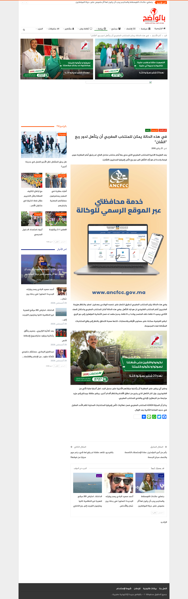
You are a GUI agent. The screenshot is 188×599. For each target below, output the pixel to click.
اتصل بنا (163, 588)
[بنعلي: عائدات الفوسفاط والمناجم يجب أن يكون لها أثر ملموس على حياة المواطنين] (149, 483)
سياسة (144, 29)
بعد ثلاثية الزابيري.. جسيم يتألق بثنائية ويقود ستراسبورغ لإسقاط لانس (45, 335)
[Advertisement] (70, 15)
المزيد (40, 29)
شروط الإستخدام (123, 588)
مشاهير (68, 29)
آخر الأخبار (162, 130)
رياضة (100, 29)
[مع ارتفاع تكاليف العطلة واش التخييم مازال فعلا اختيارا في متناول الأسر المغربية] (31, 180)
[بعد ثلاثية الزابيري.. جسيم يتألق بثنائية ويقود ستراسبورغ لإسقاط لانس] (61, 333)
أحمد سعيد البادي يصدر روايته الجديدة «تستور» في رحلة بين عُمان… (46, 294)
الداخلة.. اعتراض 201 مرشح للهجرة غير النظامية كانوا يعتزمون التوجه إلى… (44, 315)
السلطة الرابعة (61, 214)
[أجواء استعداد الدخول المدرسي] (31, 218)
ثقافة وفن (84, 29)
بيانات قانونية (150, 588)
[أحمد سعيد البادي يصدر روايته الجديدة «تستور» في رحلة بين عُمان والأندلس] (118, 483)
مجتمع (114, 29)
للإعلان (137, 588)
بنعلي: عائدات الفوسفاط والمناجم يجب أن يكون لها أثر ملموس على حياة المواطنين (114, 2)
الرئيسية (158, 28)
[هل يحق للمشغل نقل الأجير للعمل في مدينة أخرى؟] (44, 144)
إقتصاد (129, 29)
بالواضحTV (62, 134)
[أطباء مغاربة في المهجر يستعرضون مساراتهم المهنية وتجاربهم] (56, 180)
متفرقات (52, 29)
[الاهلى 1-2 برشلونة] (56, 218)
